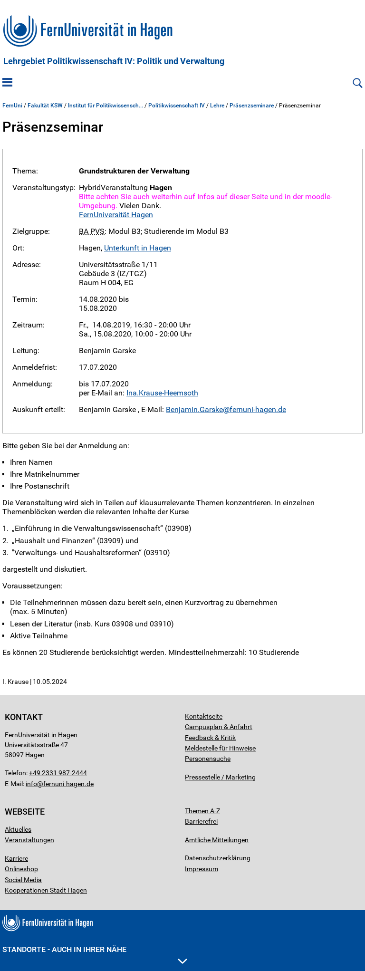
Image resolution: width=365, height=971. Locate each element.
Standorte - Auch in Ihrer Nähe (64, 949)
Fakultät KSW (45, 105)
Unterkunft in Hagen (137, 247)
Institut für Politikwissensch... (105, 105)
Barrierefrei (201, 821)
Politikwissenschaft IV (176, 105)
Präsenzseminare (252, 105)
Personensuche (208, 758)
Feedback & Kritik (210, 737)
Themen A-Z (202, 811)
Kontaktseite (203, 716)
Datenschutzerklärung (217, 858)
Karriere (16, 858)
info (31, 784)
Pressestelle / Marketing (220, 777)
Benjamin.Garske (194, 409)
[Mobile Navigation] (7, 83)
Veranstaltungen (29, 840)
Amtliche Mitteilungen (217, 840)
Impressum (201, 869)
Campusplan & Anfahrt (218, 727)
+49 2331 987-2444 (58, 773)
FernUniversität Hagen (116, 214)
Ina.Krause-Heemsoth (162, 392)
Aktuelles (18, 829)
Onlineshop (21, 869)
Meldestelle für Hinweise (220, 748)
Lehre (217, 105)
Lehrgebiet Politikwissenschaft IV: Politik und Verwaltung (113, 61)
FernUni (12, 105)
